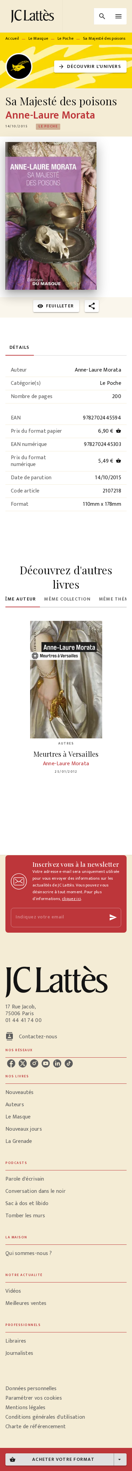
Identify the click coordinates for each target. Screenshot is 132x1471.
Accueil (12, 38)
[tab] (19, 347)
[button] (90, 66)
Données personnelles (31, 1388)
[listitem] (11, 1063)
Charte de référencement (35, 1426)
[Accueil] (33, 16)
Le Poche (65, 38)
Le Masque (38, 38)
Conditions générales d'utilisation (45, 1417)
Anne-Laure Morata (50, 115)
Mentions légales (25, 1407)
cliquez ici (71, 898)
